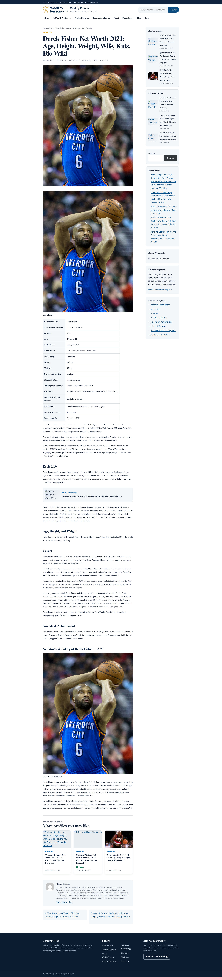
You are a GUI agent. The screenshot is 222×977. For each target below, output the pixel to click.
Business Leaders (159, 317)
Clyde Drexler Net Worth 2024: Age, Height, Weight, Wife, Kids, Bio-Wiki (119, 857)
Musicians (155, 309)
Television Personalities (161, 322)
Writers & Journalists (160, 334)
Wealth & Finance (82, 18)
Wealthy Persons (79, 8)
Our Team (124, 953)
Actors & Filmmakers (160, 305)
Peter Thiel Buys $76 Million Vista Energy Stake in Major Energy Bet (164, 209)
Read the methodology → (160, 289)
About (116, 18)
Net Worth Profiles (60, 18)
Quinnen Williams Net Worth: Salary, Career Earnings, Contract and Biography (86, 858)
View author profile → (64, 902)
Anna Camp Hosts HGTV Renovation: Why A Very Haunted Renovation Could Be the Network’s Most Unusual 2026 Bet (163, 181)
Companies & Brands (101, 18)
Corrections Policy (109, 950)
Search (174, 10)
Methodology (127, 18)
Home (46, 18)
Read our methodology (157, 956)
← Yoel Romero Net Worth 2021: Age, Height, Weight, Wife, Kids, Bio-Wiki (62, 915)
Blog (139, 18)
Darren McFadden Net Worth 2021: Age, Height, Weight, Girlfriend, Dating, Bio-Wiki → (110, 916)
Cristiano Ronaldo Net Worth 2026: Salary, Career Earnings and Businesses (92, 496)
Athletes (51, 28)
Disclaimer (125, 957)
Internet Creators (158, 326)
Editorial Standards (109, 961)
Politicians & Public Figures (163, 330)
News (147, 18)
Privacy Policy (107, 945)
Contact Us (125, 961)
